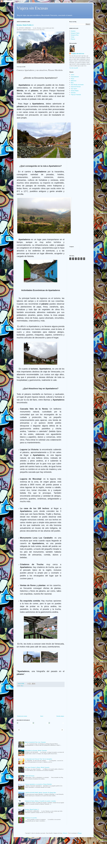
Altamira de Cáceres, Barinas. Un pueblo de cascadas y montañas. (40, 801)
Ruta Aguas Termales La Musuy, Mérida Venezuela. (37, 767)
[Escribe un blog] (30, 683)
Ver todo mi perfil (73, 68)
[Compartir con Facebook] (33, 683)
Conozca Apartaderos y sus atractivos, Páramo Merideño (38, 784)
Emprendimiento (75, 76)
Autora (72, 74)
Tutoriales (73, 92)
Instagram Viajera (75, 33)
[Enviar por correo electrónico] (28, 683)
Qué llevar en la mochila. (31, 818)
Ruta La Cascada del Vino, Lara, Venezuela (35, 742)
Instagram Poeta (74, 35)
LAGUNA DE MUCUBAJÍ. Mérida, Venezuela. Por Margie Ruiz (40, 792)
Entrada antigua (60, 716)
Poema (72, 78)
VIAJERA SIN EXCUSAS (77, 53)
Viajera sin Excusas (32, 8)
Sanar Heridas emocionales (77, 84)
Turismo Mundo (74, 90)
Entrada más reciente (22, 716)
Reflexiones (73, 80)
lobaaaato (65, 833)
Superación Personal (76, 86)
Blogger (80, 833)
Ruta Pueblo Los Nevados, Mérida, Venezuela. (36, 750)
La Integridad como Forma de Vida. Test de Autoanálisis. (38, 759)
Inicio (41, 716)
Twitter (72, 37)
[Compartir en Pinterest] (34, 683)
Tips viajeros (74, 88)
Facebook (73, 31)
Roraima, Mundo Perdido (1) (25, 25)
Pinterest (73, 39)
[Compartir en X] (31, 683)
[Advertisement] (40, 701)
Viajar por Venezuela (76, 94)
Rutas (22, 685)
